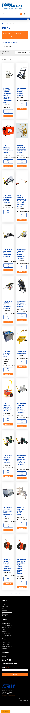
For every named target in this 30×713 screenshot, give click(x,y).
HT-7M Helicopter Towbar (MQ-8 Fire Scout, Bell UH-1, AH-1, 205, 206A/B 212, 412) (21, 201)
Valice (26, 700)
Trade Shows (5, 616)
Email (5, 667)
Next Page (17, 593)
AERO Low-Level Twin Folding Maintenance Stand (21, 511)
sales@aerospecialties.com (9, 695)
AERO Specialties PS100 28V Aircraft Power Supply (8, 149)
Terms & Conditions (7, 646)
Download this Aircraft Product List (12, 35)
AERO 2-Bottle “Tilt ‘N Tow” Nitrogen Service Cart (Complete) (7, 304)
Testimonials (5, 606)
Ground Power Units (7, 625)
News (3, 604)
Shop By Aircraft (6, 623)
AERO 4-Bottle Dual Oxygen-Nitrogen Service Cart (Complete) (7, 252)
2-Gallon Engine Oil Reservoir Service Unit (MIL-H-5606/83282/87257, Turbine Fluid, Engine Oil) (7, 95)
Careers (4, 656)
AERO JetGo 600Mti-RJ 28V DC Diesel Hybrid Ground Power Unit (7, 199)
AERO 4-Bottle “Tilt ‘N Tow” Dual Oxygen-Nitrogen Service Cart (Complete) (21, 460)
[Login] (28, 13)
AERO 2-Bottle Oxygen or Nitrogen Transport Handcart (21, 91)
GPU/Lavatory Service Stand (21, 352)
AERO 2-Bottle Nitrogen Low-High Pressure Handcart (21, 303)
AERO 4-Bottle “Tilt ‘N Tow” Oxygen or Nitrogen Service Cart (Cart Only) (21, 408)
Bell (7, 23)
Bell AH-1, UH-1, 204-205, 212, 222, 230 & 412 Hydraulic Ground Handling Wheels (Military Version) (21, 566)
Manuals (4, 631)
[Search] (21, 14)
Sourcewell (4, 610)
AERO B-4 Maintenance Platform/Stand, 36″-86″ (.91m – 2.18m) (21, 149)
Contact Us (5, 614)
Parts (3, 629)
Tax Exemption (5, 648)
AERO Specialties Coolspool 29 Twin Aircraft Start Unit (7, 407)
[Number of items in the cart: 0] (24, 13)
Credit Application (6, 633)
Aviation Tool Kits (6, 627)
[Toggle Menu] (28, 19)
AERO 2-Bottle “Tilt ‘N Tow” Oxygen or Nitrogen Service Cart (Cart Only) (21, 253)
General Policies (6, 642)
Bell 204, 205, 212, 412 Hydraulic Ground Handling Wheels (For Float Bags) (7, 565)
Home (3, 23)
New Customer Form (7, 635)
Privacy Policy (5, 644)
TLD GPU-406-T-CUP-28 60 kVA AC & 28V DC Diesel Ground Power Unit (7, 512)
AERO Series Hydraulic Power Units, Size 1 (7, 354)
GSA (3, 608)
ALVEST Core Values (7, 612)
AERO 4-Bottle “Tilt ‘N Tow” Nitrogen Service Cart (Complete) (7, 459)
